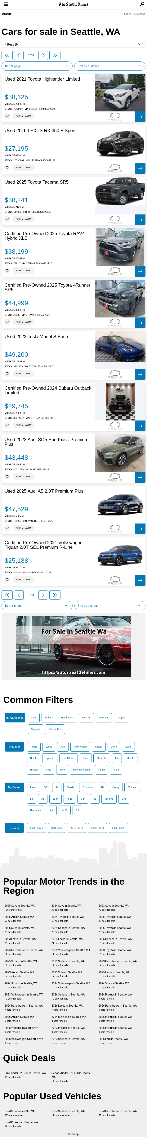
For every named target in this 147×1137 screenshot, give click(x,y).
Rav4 (33, 787)
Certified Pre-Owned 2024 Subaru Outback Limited (48, 390)
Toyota (33, 746)
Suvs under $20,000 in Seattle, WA (25, 1075)
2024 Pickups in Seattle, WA (115, 996)
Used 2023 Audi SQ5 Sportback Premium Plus (46, 442)
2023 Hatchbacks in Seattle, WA (118, 963)
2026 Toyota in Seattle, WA (115, 929)
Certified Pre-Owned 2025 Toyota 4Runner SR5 (47, 287)
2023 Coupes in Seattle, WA (68, 1041)
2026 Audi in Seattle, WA (19, 1018)
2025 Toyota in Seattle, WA (115, 918)
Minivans (104, 717)
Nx (102, 787)
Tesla (116, 769)
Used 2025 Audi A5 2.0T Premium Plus (44, 491)
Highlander (36, 810)
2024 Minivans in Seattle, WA (68, 1018)
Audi (62, 746)
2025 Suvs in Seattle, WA (20, 907)
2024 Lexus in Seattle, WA (67, 941)
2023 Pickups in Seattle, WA (68, 1029)
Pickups (86, 717)
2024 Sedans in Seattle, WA (68, 929)
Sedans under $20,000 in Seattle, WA (71, 1077)
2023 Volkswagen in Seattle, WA (24, 996)
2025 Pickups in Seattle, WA (115, 1018)
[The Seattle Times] (73, 4)
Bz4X (55, 799)
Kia (116, 758)
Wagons (35, 729)
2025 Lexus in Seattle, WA (114, 974)
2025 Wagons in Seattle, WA (21, 1029)
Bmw (85, 758)
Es (31, 799)
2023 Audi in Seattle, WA (19, 974)
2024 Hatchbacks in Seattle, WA (24, 1007)
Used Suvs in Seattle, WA (20, 1113)
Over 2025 (56, 828)
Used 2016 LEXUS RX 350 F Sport (40, 130)
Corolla (70, 787)
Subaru (98, 746)
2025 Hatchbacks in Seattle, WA (24, 952)
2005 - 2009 (118, 828)
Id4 (51, 810)
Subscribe (139, 14)
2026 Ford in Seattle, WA (113, 1041)
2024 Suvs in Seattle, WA (66, 907)
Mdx (83, 799)
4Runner (132, 787)
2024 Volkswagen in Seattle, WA (70, 985)
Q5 (45, 787)
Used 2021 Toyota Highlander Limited (42, 79)
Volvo (114, 746)
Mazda (130, 758)
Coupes (121, 717)
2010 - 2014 (97, 828)
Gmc (48, 769)
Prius (69, 799)
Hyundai (50, 758)
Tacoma (109, 799)
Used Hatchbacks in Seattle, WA (118, 1113)
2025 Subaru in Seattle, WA (21, 963)
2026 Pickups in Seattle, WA (115, 1029)
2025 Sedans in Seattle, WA (115, 941)
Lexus (49, 746)
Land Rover (68, 758)
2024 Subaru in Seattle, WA (21, 985)
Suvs (33, 717)
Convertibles (55, 729)
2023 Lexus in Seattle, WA (20, 941)
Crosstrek (87, 787)
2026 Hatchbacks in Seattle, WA (118, 1007)
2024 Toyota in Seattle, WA (67, 918)
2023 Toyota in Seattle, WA (115, 952)
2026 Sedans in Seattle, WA (68, 996)
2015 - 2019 (76, 828)
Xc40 (64, 810)
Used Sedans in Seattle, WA (68, 1113)
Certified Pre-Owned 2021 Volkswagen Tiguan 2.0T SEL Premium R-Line (43, 545)
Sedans (49, 717)
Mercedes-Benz (81, 769)
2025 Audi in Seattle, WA (19, 918)
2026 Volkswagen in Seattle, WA (24, 1041)
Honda (33, 758)
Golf (124, 799)
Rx (57, 787)
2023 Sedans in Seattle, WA (68, 963)
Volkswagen (80, 746)
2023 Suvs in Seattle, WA (114, 907)
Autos (6, 13)
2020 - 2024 (36, 828)
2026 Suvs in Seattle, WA (20, 929)
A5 (42, 799)
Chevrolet (102, 758)
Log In (127, 14)
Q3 (77, 810)
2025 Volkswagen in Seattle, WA (70, 952)
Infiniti (101, 769)
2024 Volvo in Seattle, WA (114, 985)
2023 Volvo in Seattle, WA (66, 974)
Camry (115, 787)
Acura (128, 746)
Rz (94, 799)
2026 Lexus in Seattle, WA (67, 1007)
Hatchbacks (67, 717)
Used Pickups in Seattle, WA (21, 1124)
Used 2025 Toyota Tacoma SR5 (37, 182)
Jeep (62, 769)
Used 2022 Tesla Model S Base (36, 336)
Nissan (34, 769)
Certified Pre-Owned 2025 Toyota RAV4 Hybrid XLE (45, 235)
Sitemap (73, 1134)
